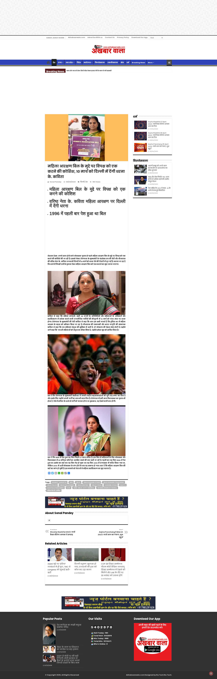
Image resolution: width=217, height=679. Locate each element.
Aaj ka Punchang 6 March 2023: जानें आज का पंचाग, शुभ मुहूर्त (110, 533)
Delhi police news (67, 485)
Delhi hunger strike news (113, 482)
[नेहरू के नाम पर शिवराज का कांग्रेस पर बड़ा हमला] (49, 649)
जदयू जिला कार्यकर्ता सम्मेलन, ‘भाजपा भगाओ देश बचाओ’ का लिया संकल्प (87, 71)
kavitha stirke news (55, 488)
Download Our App (139, 37)
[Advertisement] (108, 95)
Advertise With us (95, 37)
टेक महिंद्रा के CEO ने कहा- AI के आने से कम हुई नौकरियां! (159, 189)
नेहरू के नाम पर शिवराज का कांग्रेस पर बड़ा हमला (68, 648)
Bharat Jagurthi (59, 482)
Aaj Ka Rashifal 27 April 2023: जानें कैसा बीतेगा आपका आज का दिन (158, 124)
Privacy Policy (123, 37)
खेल (122, 62)
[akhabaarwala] (108, 49)
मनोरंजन (87, 62)
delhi (78, 482)
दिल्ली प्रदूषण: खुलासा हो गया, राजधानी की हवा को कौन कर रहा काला (85, 567)
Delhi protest (83, 485)
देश (54, 62)
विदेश (79, 62)
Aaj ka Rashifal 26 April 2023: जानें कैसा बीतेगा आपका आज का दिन (158, 135)
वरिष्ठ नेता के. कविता (54, 491)
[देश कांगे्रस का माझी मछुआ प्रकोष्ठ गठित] (49, 634)
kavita (123, 485)
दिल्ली (82, 182)
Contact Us (110, 37)
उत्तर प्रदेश (69, 62)
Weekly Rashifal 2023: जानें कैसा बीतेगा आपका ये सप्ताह (62, 532)
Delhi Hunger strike (92, 482)
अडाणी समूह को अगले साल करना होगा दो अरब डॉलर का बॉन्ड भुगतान (157, 168)
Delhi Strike (97, 485)
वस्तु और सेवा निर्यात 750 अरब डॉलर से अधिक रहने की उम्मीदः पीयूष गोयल (158, 179)
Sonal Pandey (55, 182)
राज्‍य (60, 62)
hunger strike (111, 485)
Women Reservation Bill (107, 488)
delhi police (52, 485)
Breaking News (138, 62)
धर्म (128, 62)
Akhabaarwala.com (76, 37)
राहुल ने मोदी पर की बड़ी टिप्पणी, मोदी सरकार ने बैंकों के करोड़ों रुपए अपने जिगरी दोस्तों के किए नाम (68, 659)
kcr (68, 488)
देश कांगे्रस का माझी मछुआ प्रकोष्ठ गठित (69, 626)
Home (48, 62)
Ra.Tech (167, 675)
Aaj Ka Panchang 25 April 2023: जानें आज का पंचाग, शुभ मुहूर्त (158, 146)
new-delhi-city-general (84, 488)
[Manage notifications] (211, 673)
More (150, 62)
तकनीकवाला (112, 62)
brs (71, 482)
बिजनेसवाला (100, 62)
